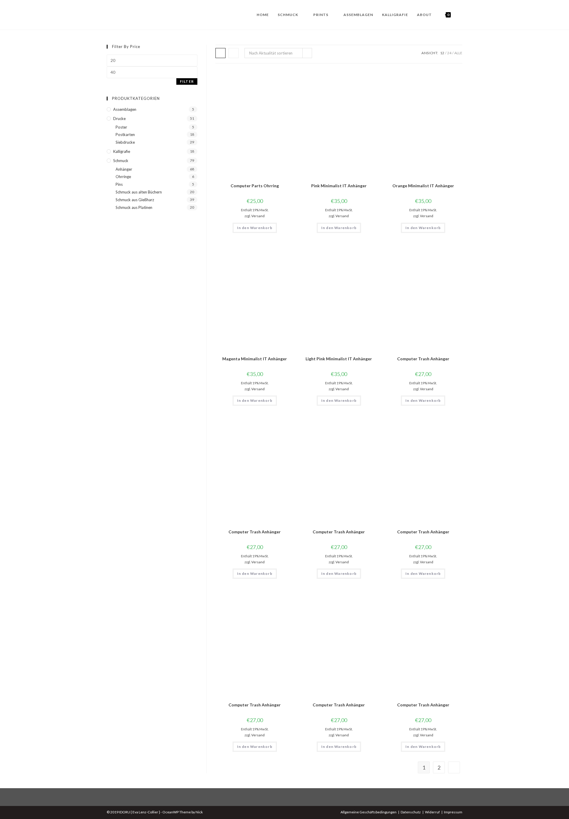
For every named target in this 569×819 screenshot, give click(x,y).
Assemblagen (124, 109)
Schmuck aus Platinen (134, 207)
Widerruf (432, 812)
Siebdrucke (125, 142)
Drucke (119, 118)
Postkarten (125, 134)
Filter (187, 81)
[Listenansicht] (233, 53)
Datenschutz (411, 812)
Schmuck (120, 160)
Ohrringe (123, 176)
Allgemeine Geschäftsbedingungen (369, 812)
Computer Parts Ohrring (255, 185)
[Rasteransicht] (220, 53)
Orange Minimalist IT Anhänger (423, 185)
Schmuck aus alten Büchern (139, 192)
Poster (121, 127)
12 (442, 53)
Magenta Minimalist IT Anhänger (254, 358)
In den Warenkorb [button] (254, 227)
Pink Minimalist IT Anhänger (339, 185)
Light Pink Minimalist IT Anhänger (339, 358)
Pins (119, 184)
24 (449, 53)
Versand (258, 216)
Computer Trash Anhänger (423, 358)
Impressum (453, 812)
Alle (458, 53)
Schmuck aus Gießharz (135, 199)
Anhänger (124, 169)
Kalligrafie (121, 151)
